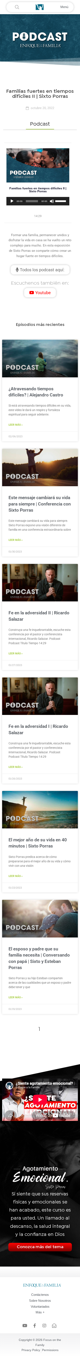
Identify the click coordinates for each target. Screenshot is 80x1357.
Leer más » (16, 424)
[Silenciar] (52, 201)
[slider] (61, 201)
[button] (40, 124)
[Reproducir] (12, 201)
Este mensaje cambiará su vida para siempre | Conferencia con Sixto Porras (40, 504)
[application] (37, 201)
